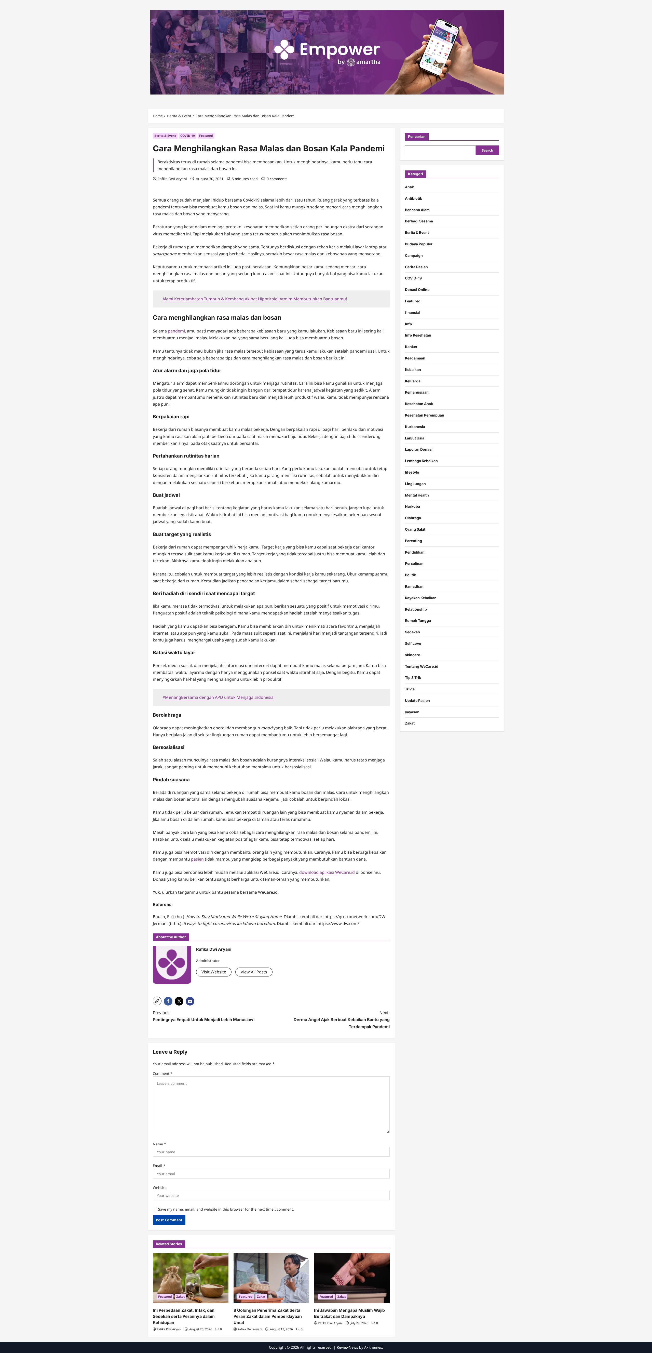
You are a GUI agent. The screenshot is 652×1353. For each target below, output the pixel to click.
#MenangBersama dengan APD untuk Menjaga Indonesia (218, 697)
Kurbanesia (415, 426)
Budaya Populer (418, 244)
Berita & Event (165, 135)
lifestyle (412, 472)
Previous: (203, 1016)
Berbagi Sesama (419, 221)
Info (408, 323)
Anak (409, 186)
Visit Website (213, 972)
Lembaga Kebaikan (421, 460)
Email (159, 1165)
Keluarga (412, 381)
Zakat (180, 1296)
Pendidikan (415, 552)
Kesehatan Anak (419, 403)
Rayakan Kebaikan (421, 597)
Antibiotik (413, 198)
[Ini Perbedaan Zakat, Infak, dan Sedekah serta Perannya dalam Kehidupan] (190, 1278)
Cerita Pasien (416, 266)
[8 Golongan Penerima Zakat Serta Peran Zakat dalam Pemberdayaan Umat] (271, 1278)
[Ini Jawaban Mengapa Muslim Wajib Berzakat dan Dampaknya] (352, 1278)
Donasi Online (417, 289)
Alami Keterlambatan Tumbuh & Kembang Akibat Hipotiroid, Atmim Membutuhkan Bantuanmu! (254, 299)
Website (160, 1187)
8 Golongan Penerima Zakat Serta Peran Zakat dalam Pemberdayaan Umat (268, 1316)
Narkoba (412, 506)
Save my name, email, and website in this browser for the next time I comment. (226, 1209)
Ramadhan (414, 586)
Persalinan (414, 563)
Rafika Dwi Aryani (172, 178)
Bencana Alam (417, 209)
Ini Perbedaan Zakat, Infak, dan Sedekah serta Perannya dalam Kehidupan (184, 1316)
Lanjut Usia (414, 438)
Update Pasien (417, 700)
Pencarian (417, 136)
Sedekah (412, 631)
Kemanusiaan (417, 392)
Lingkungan (415, 483)
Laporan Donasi (418, 449)
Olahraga (413, 517)
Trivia (410, 689)
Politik (410, 574)
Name (159, 1144)
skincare (412, 654)
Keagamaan (415, 358)
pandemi (176, 331)
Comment (162, 1073)
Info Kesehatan (418, 335)
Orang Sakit (415, 529)
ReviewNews (347, 1347)
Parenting (413, 540)
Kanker (411, 346)
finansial (412, 312)
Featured (206, 135)
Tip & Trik (413, 677)
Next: (342, 1019)
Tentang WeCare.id (421, 666)
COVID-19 (187, 135)
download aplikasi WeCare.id (327, 872)
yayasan (412, 711)
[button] (157, 1001)
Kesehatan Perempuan (424, 415)
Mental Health (417, 495)
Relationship (416, 609)
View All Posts (254, 972)
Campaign (414, 255)
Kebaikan (413, 369)
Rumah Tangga (418, 620)
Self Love (413, 643)
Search (487, 150)
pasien (197, 859)
